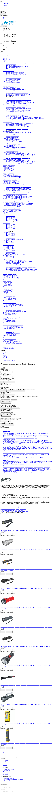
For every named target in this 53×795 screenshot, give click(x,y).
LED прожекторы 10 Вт (8, 166)
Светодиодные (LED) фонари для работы (12, 190)
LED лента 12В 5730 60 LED (12, 220)
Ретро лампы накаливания (11, 83)
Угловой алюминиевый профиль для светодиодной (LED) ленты (20, 268)
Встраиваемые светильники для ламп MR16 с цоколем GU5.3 (19, 127)
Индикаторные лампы (11, 342)
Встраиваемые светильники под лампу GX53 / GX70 (17, 126)
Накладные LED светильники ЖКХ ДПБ (15, 115)
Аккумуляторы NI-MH (11, 298)
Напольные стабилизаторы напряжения (14, 304)
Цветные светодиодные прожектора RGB (12, 177)
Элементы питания (7, 291)
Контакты (5, 357)
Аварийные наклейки (10, 145)
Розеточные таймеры (10, 320)
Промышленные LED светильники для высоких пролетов (18, 100)
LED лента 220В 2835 (10, 233)
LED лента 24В (6, 223)
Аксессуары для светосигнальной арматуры (15, 344)
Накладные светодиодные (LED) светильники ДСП (17, 98)
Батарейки (5, 292)
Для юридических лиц (8, 763)
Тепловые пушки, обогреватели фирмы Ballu (13, 337)
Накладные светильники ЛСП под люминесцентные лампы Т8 (20, 102)
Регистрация (6, 18)
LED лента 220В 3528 (10, 235)
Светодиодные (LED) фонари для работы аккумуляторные (18, 191)
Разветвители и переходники (12, 330)
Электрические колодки (8, 348)
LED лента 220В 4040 (10, 236)
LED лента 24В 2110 (10, 224)
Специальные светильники (9, 146)
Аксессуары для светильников (9, 335)
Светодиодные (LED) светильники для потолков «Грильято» (19, 91)
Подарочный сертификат (8, 769)
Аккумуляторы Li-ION (11, 299)
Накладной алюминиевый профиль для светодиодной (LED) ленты (20, 267)
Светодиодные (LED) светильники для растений (16, 148)
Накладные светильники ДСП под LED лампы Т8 (17, 101)
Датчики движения (7, 306)
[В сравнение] (14, 535)
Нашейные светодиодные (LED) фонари (12, 210)
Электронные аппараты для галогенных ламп (13, 325)
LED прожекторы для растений (10, 180)
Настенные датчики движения (12, 307)
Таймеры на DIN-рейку (11, 321)
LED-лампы (5, 61)
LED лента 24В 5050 (10, 230)
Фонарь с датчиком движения (9, 211)
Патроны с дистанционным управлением (15, 317)
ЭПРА (7, 323)
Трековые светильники (11, 109)
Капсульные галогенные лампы (13, 79)
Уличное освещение (7, 131)
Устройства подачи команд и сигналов (11, 341)
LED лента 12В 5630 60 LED (12, 219)
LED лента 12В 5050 (10, 218)
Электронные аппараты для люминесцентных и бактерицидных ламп (18, 322)
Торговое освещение (7, 104)
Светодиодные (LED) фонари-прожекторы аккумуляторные (19, 196)
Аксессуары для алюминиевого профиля (15, 271)
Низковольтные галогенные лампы (13, 78)
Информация (3, 758)
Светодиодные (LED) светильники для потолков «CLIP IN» (19, 94)
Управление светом (7, 259)
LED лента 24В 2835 (10, 225)
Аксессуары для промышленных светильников (16, 103)
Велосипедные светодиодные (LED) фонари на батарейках (19, 204)
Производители (6, 770)
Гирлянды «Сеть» (7, 283)
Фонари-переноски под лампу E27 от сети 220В (16, 194)
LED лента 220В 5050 (10, 238)
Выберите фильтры (10, 424)
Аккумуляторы (6, 297)
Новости (5, 356)
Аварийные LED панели (11, 140)
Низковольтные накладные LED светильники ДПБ (17, 120)
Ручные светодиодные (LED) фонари (11, 183)
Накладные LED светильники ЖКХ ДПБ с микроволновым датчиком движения (23, 117)
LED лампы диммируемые (11, 68)
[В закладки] (13, 535)
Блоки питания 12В (10, 256)
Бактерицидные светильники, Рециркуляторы (16, 147)
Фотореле (5, 312)
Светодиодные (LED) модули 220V (11, 277)
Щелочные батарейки (10, 293)
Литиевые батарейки (10, 296)
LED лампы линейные (11, 64)
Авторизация (6, 17)
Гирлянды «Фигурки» (8, 286)
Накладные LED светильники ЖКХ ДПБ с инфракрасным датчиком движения (23, 119)
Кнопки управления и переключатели (14, 343)
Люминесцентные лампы (8, 71)
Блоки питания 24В (10, 257)
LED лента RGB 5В (10, 243)
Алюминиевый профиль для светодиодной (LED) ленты (15, 265)
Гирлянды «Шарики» (7, 285)
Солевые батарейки (10, 294)
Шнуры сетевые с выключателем (13, 333)
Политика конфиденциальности (10, 6)
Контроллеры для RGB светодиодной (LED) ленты (17, 260)
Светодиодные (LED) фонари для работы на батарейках (18, 192)
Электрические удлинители (9, 328)
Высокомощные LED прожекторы (10, 175)
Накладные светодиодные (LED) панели (15, 111)
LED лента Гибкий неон (8, 245)
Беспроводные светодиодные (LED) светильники (17, 129)
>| (3, 754)
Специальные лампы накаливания (13, 85)
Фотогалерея (6, 772)
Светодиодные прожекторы (9, 165)
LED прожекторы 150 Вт (8, 173)
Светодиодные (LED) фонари (9, 182)
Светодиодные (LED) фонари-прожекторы (12, 195)
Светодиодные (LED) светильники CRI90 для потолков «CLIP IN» (20, 155)
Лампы (4, 60)
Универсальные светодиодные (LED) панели (16, 89)
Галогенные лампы (7, 75)
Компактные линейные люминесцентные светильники (18, 110)
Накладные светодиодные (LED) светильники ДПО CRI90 (19, 156)
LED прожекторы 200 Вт (8, 174)
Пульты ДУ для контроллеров (12, 263)
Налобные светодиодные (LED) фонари (12, 205)
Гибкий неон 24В (9, 247)
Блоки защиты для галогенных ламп (14, 326)
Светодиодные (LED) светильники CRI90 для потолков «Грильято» (21, 154)
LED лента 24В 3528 (10, 227)
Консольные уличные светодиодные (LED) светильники (18, 132)
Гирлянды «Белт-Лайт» (8, 289)
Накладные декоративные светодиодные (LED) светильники (19, 123)
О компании (6, 3)
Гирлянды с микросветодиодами (10, 288)
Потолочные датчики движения (13, 308)
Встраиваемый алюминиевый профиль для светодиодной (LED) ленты (21, 269)
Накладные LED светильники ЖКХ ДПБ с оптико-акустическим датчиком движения (24, 118)
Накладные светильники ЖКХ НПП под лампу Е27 (17, 116)
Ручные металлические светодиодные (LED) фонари (17, 188)
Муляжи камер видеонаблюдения (10, 318)
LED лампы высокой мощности (13, 67)
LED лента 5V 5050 (10, 242)
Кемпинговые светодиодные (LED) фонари (12, 198)
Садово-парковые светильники (12, 136)
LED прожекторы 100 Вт (8, 172)
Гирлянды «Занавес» (7, 282)
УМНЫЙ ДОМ (6, 58)
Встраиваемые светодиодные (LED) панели (15, 95)
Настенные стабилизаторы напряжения (14, 305)
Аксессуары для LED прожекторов (11, 181)
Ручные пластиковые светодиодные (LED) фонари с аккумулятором (21, 184)
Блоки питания (6, 255)
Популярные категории (6, 776)
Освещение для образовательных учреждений (13, 152)
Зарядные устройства (7, 300)
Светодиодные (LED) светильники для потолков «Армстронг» (19, 90)
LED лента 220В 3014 (10, 234)
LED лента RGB (6, 249)
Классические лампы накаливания (13, 82)
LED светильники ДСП (8, 781)
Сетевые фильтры (10, 332)
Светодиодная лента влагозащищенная (11, 272)
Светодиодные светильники (9, 87)
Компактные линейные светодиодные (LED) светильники (18, 108)
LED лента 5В (6, 240)
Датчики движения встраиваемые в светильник (16, 311)
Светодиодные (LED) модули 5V (10, 275)
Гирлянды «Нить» (7, 281)
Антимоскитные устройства (12, 151)
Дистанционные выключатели (12, 315)
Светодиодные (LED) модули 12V (10, 276)
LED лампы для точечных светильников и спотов (17, 66)
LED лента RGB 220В (10, 253)
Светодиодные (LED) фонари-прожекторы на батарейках (18, 197)
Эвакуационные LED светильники (13, 139)
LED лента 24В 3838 (10, 228)
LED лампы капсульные (11, 65)
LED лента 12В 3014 (10, 216)
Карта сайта (5, 774)
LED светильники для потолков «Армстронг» (13, 779)
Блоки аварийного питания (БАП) (13, 144)
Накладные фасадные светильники (13, 133)
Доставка (5, 5)
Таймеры (5, 319)
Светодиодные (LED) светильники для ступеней (16, 134)
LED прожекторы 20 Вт (8, 167)
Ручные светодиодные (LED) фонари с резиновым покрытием (19, 189)
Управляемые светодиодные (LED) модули (12, 278)
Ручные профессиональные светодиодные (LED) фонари (18, 187)
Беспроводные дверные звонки (10, 313)
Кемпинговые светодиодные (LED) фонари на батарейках (18, 201)
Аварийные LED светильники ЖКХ (14, 141)
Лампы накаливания (7, 81)
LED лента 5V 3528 (10, 241)
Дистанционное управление (9, 314)
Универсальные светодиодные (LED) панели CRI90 (17, 153)
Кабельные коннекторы (8, 340)
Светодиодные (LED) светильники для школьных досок (18, 158)
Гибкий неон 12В (9, 246)
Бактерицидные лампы (8, 86)
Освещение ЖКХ (7, 114)
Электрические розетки (8, 347)
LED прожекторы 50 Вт (8, 169)
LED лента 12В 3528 (10, 217)
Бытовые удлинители (10, 329)
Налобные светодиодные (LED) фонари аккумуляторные (18, 206)
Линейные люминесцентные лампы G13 (15, 72)
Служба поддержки (5, 767)
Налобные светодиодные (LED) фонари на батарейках (18, 207)
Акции (4, 355)
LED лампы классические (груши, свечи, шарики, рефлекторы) (20, 62)
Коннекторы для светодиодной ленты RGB (12, 264)
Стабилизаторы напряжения (9, 303)
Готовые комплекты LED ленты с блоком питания (14, 254)
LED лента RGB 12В (10, 250)
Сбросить (3, 424)
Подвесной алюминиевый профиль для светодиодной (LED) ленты (20, 270)
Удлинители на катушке (11, 334)
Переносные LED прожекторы (10, 178)
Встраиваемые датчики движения (13, 310)
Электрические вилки (8, 346)
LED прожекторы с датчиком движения (12, 176)
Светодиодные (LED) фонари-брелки (11, 209)
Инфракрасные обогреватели (9, 336)
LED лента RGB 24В (10, 252)
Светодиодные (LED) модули (9, 274)
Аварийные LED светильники (10, 138)
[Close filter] (4, 367)
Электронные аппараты (8, 301)
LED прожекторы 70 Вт (8, 170)
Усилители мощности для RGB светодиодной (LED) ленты (19, 261)
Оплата (4, 4)
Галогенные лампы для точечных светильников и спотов (18, 76)
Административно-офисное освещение (11, 88)
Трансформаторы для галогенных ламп (14, 327)
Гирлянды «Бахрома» (7, 284)
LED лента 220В (6, 232)
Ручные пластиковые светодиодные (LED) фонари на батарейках (20, 185)
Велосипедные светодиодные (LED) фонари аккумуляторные (19, 203)
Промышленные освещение (9, 97)
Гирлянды (5, 279)
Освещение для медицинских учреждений (12, 159)
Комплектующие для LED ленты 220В (14, 239)
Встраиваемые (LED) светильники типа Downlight (17, 93)
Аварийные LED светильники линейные (15, 143)
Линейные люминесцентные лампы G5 (14, 73)
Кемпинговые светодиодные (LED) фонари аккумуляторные (19, 199)
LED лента (5, 212)
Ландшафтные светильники (12, 137)
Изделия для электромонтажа (9, 339)
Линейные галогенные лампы (12, 80)
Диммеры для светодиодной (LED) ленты (15, 262)
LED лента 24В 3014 (10, 226)
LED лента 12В (6, 213)
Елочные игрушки (7, 290)
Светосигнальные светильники (13, 149)
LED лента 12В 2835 (10, 214)
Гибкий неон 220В (10, 248)
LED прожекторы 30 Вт (8, 168)
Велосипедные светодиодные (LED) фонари (13, 202)
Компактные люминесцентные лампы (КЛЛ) (16, 74)
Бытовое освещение (7, 122)
